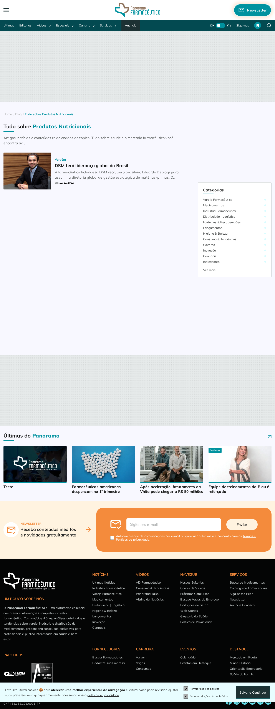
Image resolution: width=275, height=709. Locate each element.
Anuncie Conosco (242, 605)
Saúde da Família (242, 674)
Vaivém (141, 657)
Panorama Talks (147, 594)
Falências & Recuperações (222, 222)
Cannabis (209, 256)
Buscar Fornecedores (107, 657)
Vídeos (42, 25)
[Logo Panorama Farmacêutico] (137, 10)
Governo (209, 245)
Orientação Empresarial (246, 669)
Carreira (84, 25)
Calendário (188, 657)
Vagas (140, 663)
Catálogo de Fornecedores (249, 588)
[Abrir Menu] (30, 10)
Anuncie (130, 25)
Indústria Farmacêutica (219, 211)
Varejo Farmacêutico (217, 200)
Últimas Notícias (103, 582)
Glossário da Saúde (194, 616)
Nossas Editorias (192, 582)
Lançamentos (212, 228)
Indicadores (211, 262)
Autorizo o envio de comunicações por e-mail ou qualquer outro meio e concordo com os (186, 537)
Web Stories (189, 611)
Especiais (62, 25)
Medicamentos (213, 205)
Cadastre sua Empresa (108, 663)
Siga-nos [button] (242, 25)
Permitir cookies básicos (205, 688)
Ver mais (209, 270)
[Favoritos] (257, 25)
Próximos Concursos (194, 594)
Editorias (25, 25)
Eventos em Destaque (196, 663)
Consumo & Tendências (219, 239)
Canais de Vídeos (192, 588)
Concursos (143, 669)
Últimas (8, 25)
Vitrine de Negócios (150, 599)
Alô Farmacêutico (148, 582)
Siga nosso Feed (241, 594)
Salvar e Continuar (253, 692)
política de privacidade (103, 695)
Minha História (240, 663)
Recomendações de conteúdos (209, 696)
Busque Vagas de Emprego (199, 599)
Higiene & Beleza (215, 233)
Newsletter (238, 599)
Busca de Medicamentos (247, 582)
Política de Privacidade (196, 622)
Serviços (106, 25)
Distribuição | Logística (219, 217)
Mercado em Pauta (243, 657)
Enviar (242, 524)
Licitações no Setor (194, 605)
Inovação (209, 250)
